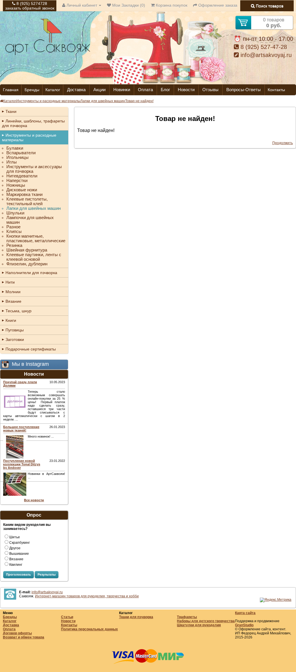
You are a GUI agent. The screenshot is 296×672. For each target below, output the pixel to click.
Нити (10, 282)
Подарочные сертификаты (30, 349)
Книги (10, 320)
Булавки (14, 148)
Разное (13, 227)
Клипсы (14, 231)
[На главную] (47, 54)
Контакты (276, 89)
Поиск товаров (269, 5)
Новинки (121, 89)
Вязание (13, 301)
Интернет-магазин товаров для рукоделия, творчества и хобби (87, 596)
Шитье (14, 537)
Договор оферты (17, 633)
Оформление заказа (217, 5)
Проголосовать (18, 574)
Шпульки (15, 213)
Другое (15, 548)
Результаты (47, 574)
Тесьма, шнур (18, 311)
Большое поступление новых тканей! (21, 428)
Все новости (34, 500)
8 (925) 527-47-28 (263, 47)
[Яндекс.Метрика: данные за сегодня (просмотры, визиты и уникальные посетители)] (275, 600)
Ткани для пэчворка (136, 617)
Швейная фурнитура (26, 250)
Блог (165, 89)
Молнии (13, 291)
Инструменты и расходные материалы (48, 101)
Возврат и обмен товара (23, 637)
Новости (186, 89)
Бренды (32, 89)
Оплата (145, 89)
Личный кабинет (81, 5)
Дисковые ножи (21, 190)
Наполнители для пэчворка (31, 272)
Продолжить (282, 143)
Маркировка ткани (24, 194)
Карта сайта (245, 613)
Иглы (11, 162)
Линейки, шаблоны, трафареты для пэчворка (33, 123)
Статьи (67, 617)
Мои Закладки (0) (128, 5)
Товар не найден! (139, 101)
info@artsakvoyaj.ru (265, 55)
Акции (99, 89)
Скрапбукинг (19, 543)
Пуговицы (14, 330)
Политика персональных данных (89, 629)
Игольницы (17, 157)
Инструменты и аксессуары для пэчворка (34, 169)
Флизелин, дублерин (26, 264)
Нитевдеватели (21, 176)
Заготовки (14, 339)
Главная (10, 89)
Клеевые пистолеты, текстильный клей (27, 201)
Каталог (52, 89)
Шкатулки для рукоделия (199, 625)
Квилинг (15, 565)
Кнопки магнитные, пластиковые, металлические (35, 238)
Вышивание (19, 554)
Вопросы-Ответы (243, 89)
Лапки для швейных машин (102, 101)
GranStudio (244, 625)
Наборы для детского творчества (206, 621)
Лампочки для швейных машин (30, 220)
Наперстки (16, 180)
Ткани (10, 111)
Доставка (76, 89)
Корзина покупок (171, 5)
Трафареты (187, 617)
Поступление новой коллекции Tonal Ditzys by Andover (21, 464)
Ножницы (15, 185)
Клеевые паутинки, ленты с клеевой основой (33, 257)
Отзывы (210, 89)
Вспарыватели (21, 152)
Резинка (14, 245)
